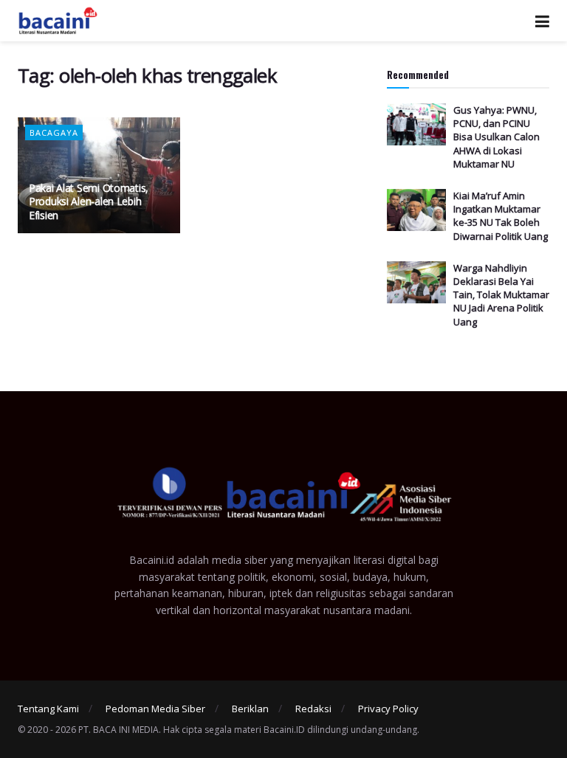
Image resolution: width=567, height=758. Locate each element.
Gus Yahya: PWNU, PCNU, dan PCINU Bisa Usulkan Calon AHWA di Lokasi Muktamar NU (496, 136)
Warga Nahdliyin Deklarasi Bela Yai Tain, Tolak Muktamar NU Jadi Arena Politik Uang (501, 294)
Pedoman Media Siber (155, 708)
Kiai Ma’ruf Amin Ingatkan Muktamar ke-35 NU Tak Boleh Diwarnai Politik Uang (500, 216)
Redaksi (313, 708)
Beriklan (250, 708)
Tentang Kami (48, 708)
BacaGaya (54, 132)
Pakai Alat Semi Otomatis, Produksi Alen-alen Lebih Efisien (88, 201)
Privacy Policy (388, 708)
